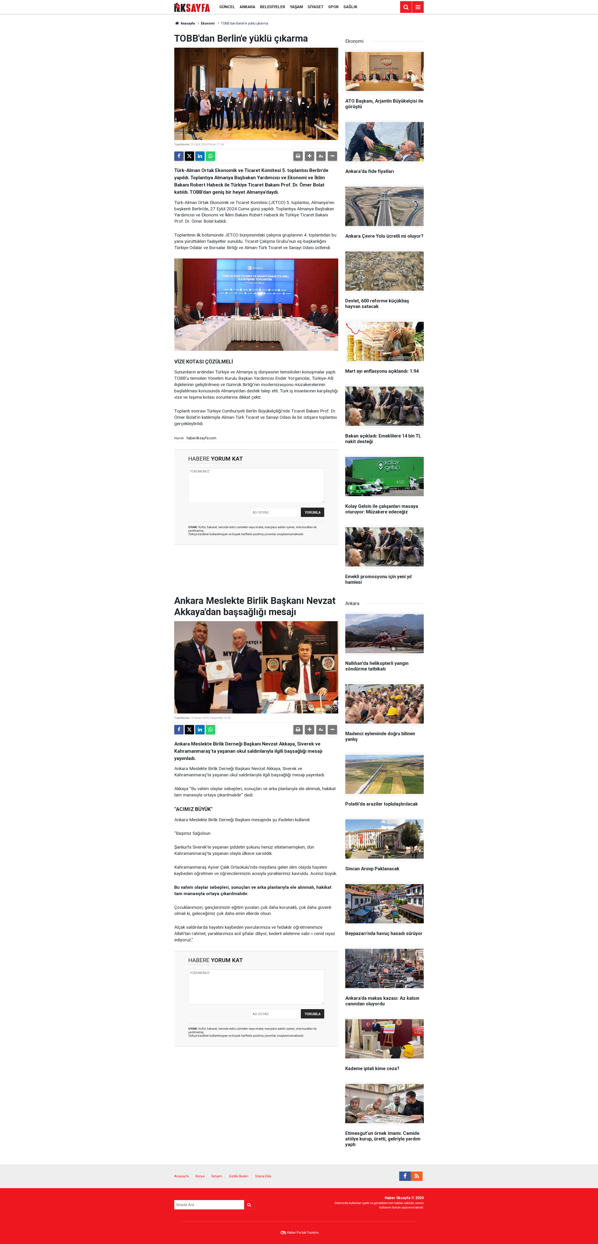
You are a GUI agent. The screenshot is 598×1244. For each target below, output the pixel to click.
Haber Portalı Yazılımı (303, 1232)
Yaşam (296, 6)
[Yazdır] (298, 156)
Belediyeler (272, 6)
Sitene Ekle (263, 1176)
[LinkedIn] (200, 156)
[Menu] (418, 7)
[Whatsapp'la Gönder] (210, 156)
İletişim (216, 1176)
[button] (309, 156)
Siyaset (316, 6)
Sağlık (350, 6)
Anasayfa (187, 23)
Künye (200, 1176)
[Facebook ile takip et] (405, 1176)
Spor (333, 6)
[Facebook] (179, 156)
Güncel (227, 6)
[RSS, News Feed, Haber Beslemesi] (417, 1176)
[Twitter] (189, 156)
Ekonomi (208, 23)
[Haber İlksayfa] (192, 6)
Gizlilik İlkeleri (238, 1176)
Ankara (247, 6)
